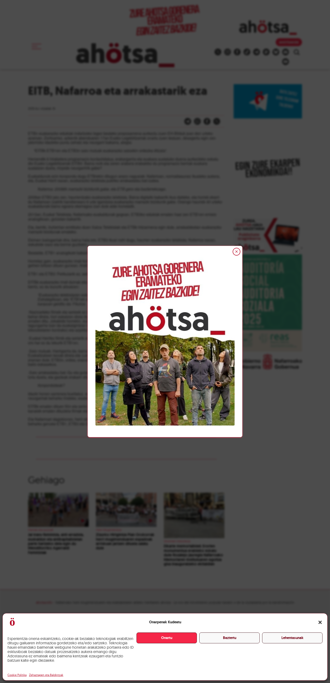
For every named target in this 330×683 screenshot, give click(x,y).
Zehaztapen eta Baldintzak (46, 675)
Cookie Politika (17, 675)
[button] (320, 622)
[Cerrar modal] (236, 252)
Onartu (166, 637)
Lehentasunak (292, 637)
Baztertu (229, 637)
